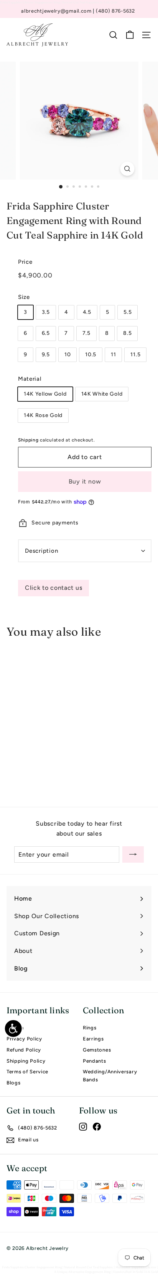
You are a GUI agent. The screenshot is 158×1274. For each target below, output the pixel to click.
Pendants (94, 1061)
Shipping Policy (26, 1061)
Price (25, 261)
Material (29, 378)
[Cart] (130, 35)
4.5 (87, 312)
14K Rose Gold (43, 415)
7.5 (86, 333)
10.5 (90, 354)
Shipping (28, 440)
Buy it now (85, 481)
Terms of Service (27, 1071)
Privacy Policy (24, 1039)
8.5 (127, 333)
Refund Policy (24, 1050)
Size (24, 297)
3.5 (46, 312)
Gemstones (97, 1050)
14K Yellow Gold (45, 394)
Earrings (93, 1039)
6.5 (46, 333)
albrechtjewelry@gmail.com (57, 11)
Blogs (14, 1083)
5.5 (127, 312)
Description (41, 550)
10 (67, 354)
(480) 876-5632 (115, 11)
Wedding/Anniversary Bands (110, 1075)
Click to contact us (53, 587)
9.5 (46, 354)
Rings (90, 1028)
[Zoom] (127, 169)
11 (113, 354)
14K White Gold (102, 394)
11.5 (135, 354)
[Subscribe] (133, 854)
